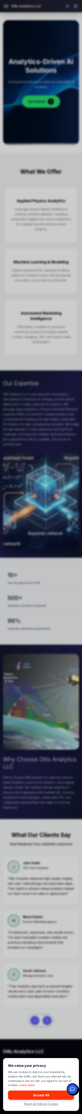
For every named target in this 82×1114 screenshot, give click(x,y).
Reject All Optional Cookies (41, 1104)
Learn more (27, 1085)
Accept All (41, 1095)
